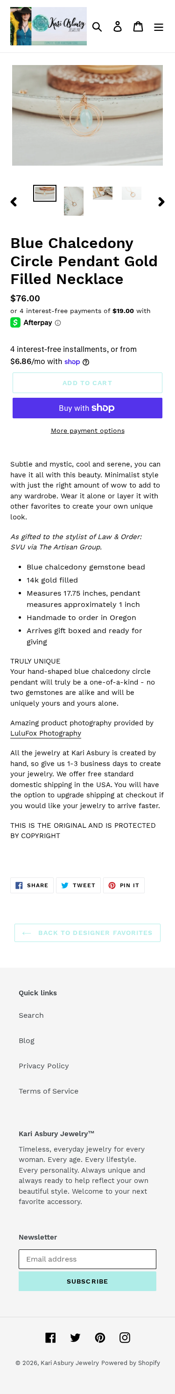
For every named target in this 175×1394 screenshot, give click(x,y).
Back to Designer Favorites (94, 932)
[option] (44, 195)
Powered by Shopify (130, 1362)
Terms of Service (48, 1091)
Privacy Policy (44, 1065)
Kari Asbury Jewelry (70, 1362)
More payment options (88, 430)
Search (31, 1015)
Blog (27, 1040)
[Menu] (158, 26)
